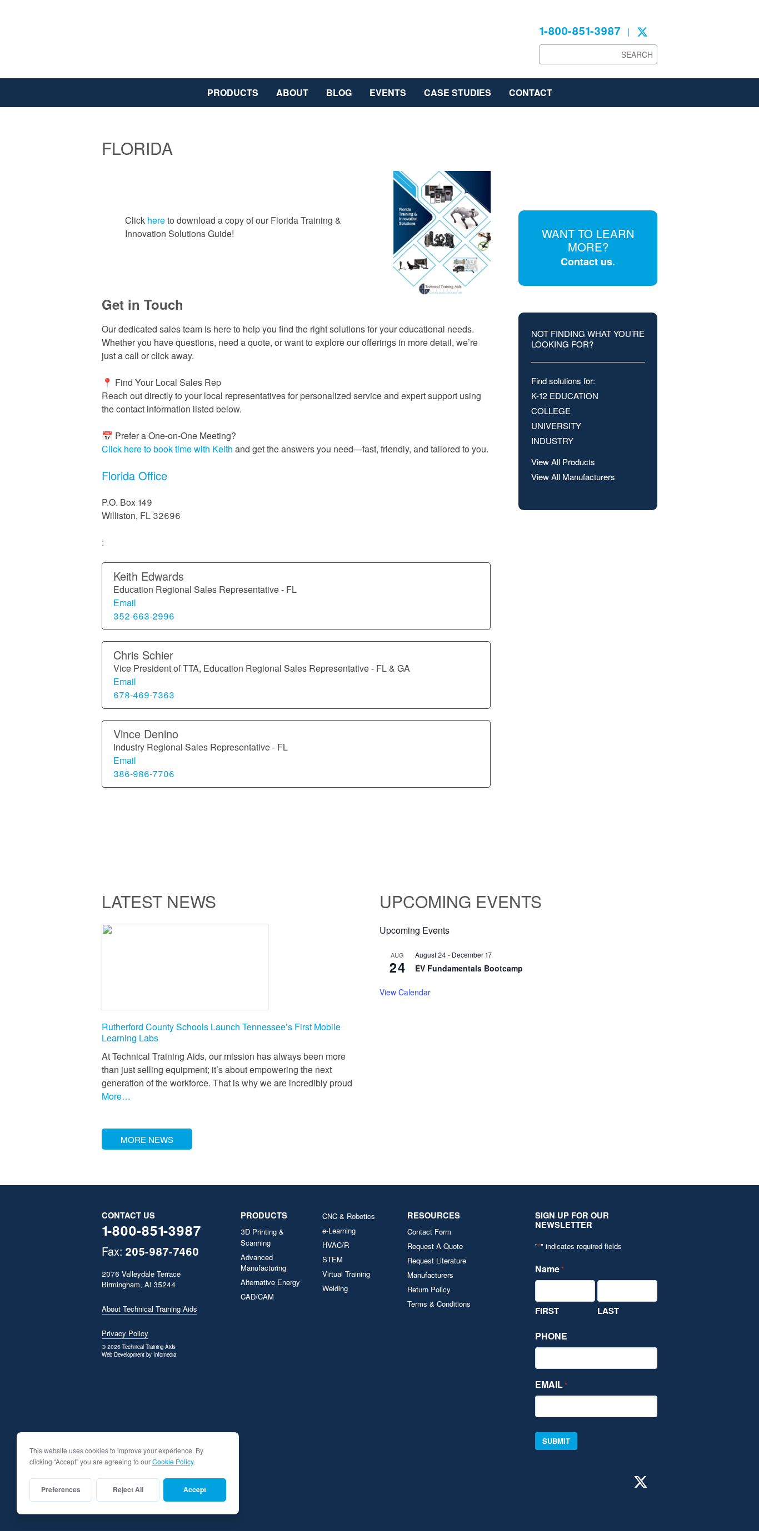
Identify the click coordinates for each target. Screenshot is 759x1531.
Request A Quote (435, 1246)
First (547, 1311)
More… (116, 1096)
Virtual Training (346, 1273)
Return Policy (429, 1289)
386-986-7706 (143, 773)
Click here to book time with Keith (167, 448)
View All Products (563, 461)
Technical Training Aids (185, 44)
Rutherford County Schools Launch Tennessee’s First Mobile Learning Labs (221, 1032)
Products (232, 92)
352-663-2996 (143, 616)
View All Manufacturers (573, 476)
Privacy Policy (125, 1333)
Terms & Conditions (439, 1303)
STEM (332, 1259)
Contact (530, 92)
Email (124, 602)
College (551, 410)
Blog (339, 92)
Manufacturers (430, 1275)
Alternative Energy (270, 1282)
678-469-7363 (143, 694)
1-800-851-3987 (580, 30)
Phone (551, 1335)
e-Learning (339, 1230)
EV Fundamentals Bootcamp (469, 968)
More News (147, 1139)
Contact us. (588, 261)
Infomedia (164, 1354)
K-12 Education (564, 395)
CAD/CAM (257, 1296)
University (556, 425)
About (292, 92)
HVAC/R (335, 1245)
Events (387, 92)
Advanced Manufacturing (263, 1262)
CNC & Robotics (348, 1216)
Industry (552, 440)
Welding (335, 1288)
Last (608, 1311)
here (156, 220)
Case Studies (457, 92)
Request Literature (436, 1260)
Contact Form (429, 1231)
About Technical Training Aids (149, 1308)
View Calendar (405, 992)
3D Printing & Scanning (262, 1237)
